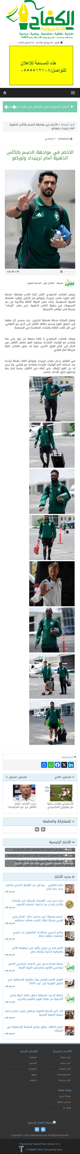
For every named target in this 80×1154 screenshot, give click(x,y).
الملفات (33, 1080)
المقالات (33, 1057)
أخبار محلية (65, 1057)
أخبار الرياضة (67, 124)
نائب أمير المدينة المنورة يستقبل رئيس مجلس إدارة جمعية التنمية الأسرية (34, 1013)
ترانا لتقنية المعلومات (37, 1149)
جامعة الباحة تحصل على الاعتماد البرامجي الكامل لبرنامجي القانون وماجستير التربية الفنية (35, 965)
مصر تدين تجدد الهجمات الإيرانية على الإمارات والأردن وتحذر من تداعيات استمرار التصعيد (37, 902)
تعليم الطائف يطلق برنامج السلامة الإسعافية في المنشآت (35, 1028)
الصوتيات (32, 1069)
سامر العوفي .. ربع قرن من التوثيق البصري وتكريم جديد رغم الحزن (34, 887)
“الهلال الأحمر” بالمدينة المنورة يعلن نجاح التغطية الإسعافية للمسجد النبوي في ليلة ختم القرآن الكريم (44, 861)
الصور (34, 1075)
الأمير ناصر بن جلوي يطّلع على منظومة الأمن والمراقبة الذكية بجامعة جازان (37, 950)
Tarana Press (39, 1144)
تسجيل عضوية (64, 1102)
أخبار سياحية (65, 1080)
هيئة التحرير (65, 1096)
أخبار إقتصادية (64, 1075)
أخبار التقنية (65, 1069)
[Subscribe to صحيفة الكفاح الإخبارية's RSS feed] (43, 829)
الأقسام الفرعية (29, 1051)
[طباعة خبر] (61, 272)
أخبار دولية (65, 1063)
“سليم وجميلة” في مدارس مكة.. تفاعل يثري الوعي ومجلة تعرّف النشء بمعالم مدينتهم (37, 918)
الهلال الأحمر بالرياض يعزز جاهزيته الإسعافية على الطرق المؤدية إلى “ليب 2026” (35, 981)
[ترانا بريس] (21, 1149)
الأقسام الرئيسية (62, 1051)
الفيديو (33, 1063)
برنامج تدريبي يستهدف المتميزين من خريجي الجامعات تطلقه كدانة (38, 934)
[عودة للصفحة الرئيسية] (40, 20)
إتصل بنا (67, 1108)
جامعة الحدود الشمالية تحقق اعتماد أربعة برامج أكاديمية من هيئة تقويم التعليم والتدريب (36, 997)
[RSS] (37, 829)
